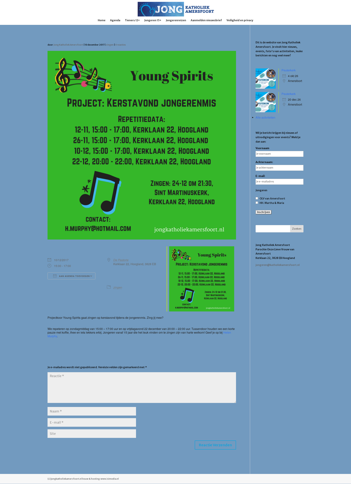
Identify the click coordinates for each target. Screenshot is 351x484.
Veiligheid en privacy (240, 20)
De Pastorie (121, 260)
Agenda (115, 20)
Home (101, 20)
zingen (110, 44)
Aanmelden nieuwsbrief (206, 20)
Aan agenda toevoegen (74, 276)
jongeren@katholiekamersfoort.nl (278, 265)
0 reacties (120, 44)
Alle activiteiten (265, 117)
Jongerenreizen (176, 20)
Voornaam (262, 148)
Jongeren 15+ (152, 20)
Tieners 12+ (132, 20)
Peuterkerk (289, 70)
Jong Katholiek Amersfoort (68, 44)
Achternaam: (264, 162)
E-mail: (260, 176)
